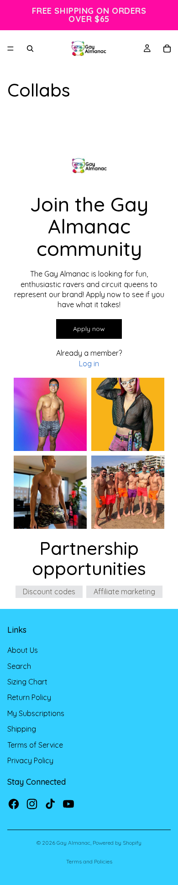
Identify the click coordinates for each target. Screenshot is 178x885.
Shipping (21, 728)
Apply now (89, 329)
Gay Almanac (73, 842)
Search (19, 666)
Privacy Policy (30, 760)
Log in (89, 363)
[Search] (30, 48)
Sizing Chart (27, 681)
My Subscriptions (35, 713)
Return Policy (29, 697)
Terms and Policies (89, 861)
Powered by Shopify (117, 842)
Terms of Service (35, 744)
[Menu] (10, 48)
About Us (22, 650)
